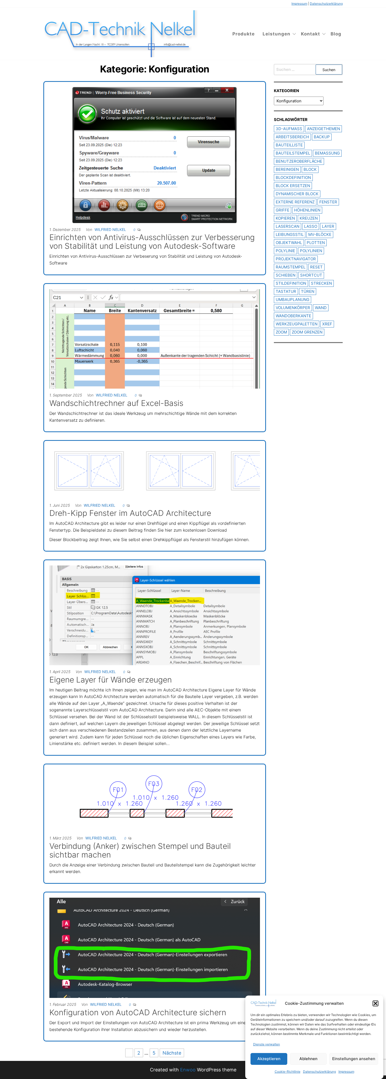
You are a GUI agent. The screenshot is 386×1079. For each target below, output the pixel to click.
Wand (321, 307)
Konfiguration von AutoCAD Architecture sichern (137, 1012)
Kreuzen (309, 218)
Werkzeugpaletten (296, 323)
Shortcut (311, 275)
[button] (375, 1003)
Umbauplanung (292, 299)
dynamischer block (297, 193)
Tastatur (286, 291)
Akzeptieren (268, 1058)
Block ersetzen (293, 185)
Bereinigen (287, 169)
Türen (307, 291)
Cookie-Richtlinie (287, 1071)
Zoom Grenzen (307, 332)
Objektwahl (289, 242)
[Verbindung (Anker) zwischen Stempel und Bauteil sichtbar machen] (155, 800)
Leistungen (276, 33)
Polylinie (285, 250)
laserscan (287, 226)
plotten (316, 242)
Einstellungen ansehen (353, 1058)
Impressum (346, 1071)
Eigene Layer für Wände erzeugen (110, 679)
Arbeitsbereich (292, 136)
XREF (327, 323)
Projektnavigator (296, 258)
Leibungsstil (290, 234)
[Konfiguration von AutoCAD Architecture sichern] (154, 947)
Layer (328, 226)
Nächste (172, 1053)
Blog (336, 33)
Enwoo (188, 1069)
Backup (322, 136)
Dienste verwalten (266, 1044)
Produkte (243, 33)
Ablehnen (308, 1058)
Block (310, 169)
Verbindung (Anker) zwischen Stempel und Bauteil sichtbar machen (140, 850)
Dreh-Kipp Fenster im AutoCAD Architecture (130, 513)
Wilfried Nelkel (110, 229)
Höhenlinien (307, 210)
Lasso (310, 226)
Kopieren (285, 218)
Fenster (328, 201)
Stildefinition (291, 283)
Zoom (281, 332)
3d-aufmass (289, 128)
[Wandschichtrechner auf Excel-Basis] (154, 338)
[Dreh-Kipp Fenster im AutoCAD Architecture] (154, 472)
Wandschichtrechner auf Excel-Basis (116, 403)
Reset (316, 267)
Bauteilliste (289, 144)
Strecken (321, 283)
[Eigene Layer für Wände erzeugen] (154, 615)
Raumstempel (290, 267)
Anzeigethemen (323, 128)
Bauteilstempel (293, 153)
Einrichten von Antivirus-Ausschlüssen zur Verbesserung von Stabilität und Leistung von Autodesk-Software (152, 241)
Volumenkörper (293, 307)
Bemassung (327, 153)
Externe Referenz (295, 201)
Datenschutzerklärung (319, 1071)
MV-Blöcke (319, 234)
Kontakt (310, 33)
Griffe (282, 210)
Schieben (285, 275)
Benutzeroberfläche (299, 161)
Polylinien (311, 250)
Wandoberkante (293, 315)
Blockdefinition (293, 177)
